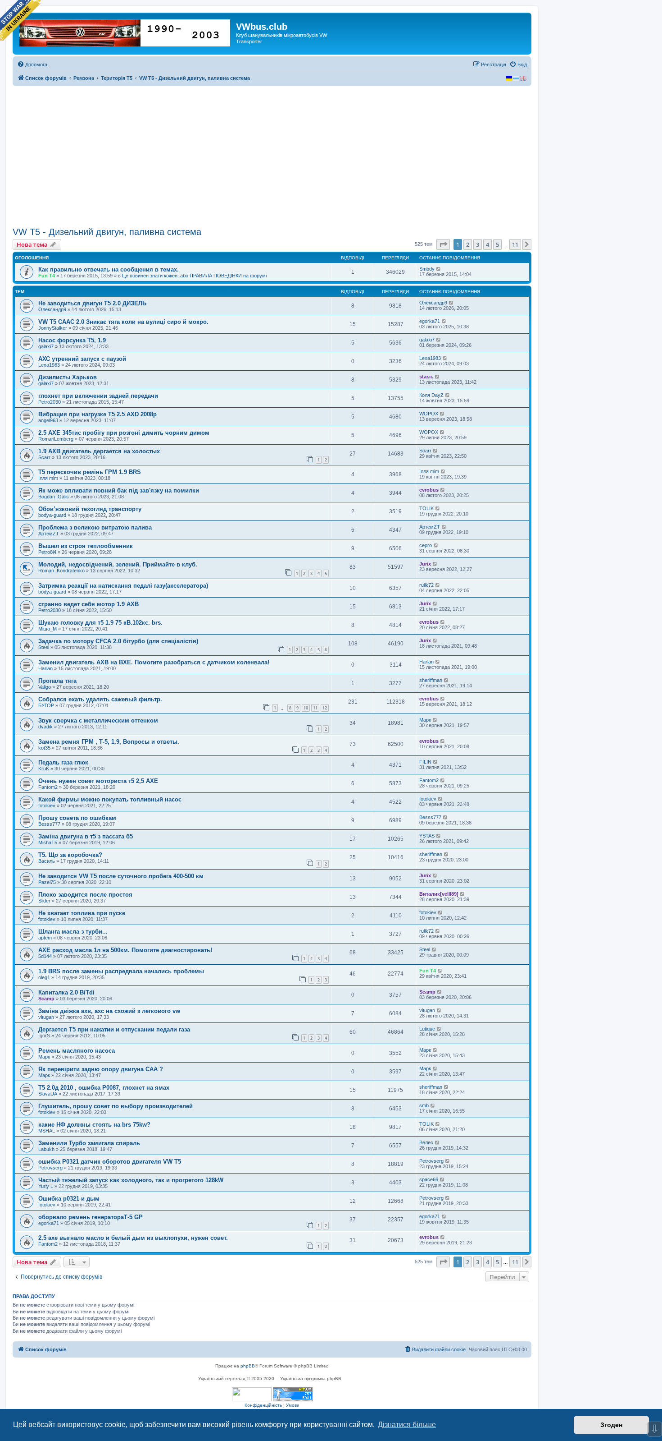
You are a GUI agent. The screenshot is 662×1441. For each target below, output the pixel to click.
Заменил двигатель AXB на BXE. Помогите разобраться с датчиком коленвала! (153, 662)
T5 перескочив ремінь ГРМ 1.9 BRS (89, 472)
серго (425, 545)
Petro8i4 (47, 552)
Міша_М (47, 628)
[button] (443, 244)
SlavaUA (47, 1093)
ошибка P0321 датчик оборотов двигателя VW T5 (109, 1161)
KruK (43, 768)
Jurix (425, 563)
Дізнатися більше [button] (407, 1424)
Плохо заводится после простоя (85, 894)
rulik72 (426, 585)
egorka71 (429, 321)
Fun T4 (46, 275)
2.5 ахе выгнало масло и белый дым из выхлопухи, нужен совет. (133, 1237)
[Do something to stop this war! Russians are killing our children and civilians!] (20, 20)
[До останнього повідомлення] (439, 269)
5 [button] (497, 244)
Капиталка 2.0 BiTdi (66, 992)
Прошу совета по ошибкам (77, 818)
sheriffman (430, 680)
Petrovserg (50, 1167)
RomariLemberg (55, 439)
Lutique (427, 1028)
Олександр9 (52, 309)
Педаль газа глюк (63, 762)
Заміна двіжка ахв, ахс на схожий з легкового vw (109, 1011)
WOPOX (428, 413)
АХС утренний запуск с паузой (82, 358)
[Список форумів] (125, 31)
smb (424, 1105)
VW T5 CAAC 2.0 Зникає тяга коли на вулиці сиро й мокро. (123, 321)
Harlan (45, 668)
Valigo (44, 687)
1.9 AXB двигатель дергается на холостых (99, 451)
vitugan (46, 1017)
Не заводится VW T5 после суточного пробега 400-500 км (121, 876)
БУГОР (46, 705)
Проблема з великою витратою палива (95, 527)
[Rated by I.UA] (252, 1394)
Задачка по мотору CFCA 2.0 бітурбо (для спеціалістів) (118, 641)
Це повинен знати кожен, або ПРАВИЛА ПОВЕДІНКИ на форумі (194, 275)
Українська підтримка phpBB (310, 1378)
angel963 (48, 420)
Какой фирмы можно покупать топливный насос (109, 799)
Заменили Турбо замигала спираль (89, 1143)
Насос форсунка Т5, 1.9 (72, 340)
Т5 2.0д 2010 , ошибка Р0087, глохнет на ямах (103, 1087)
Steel (43, 647)
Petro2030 (49, 402)
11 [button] (515, 244)
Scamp (46, 998)
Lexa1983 (49, 365)
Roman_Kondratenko (61, 570)
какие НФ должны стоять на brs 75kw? (94, 1124)
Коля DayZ (431, 395)
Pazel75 (47, 882)
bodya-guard (52, 515)
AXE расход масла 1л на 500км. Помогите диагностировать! (125, 950)
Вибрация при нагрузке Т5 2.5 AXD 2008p (97, 414)
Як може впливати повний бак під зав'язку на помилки (118, 490)
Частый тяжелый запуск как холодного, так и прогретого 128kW (130, 1180)
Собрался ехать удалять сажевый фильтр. (100, 699)
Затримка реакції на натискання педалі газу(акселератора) (123, 585)
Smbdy (427, 269)
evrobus (429, 490)
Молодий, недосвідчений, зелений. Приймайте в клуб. (117, 564)
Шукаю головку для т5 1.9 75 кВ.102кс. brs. (100, 622)
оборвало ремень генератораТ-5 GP (90, 1217)
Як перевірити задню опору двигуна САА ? (100, 1069)
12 (324, 708)
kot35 (44, 747)
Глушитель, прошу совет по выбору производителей (115, 1106)
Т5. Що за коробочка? (70, 855)
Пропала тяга (57, 680)
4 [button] (487, 244)
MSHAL (46, 1130)
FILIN (425, 761)
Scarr (44, 457)
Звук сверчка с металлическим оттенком (98, 720)
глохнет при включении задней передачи (98, 395)
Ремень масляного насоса (76, 1050)
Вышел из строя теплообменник (85, 546)
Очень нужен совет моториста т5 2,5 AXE (98, 781)
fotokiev (46, 805)
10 (306, 708)
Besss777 (49, 824)
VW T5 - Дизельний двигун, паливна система (107, 232)
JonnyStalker (52, 328)
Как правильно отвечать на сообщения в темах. (108, 269)
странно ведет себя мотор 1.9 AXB (88, 604)
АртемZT (48, 533)
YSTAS (427, 835)
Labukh (46, 1149)
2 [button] (467, 244)
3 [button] (477, 244)
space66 (428, 1179)
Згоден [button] (611, 1424)
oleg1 (44, 977)
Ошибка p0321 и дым (69, 1198)
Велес (426, 1142)
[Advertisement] (272, 156)
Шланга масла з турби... (73, 931)
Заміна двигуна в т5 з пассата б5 (85, 836)
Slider (44, 900)
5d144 (45, 956)
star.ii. (426, 376)
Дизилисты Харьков (67, 377)
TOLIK (426, 508)
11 (315, 708)
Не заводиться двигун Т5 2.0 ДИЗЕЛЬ (92, 303)
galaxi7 (46, 346)
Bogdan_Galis (53, 496)
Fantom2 (48, 787)
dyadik (45, 726)
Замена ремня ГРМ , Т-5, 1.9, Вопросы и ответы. (108, 741)
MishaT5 (47, 842)
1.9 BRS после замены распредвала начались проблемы (121, 971)
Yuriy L (45, 1186)
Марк (425, 720)
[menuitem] (32, 64)
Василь (46, 861)
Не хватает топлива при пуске (81, 913)
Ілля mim (48, 478)
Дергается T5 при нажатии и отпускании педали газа (114, 1029)
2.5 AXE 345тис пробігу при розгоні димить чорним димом (123, 432)
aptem (45, 937)
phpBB (247, 1365)
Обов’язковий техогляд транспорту (89, 509)
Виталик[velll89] (438, 894)
